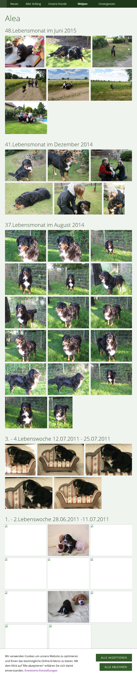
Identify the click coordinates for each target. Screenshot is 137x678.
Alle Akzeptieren (114, 658)
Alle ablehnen (116, 667)
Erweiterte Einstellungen (41, 670)
